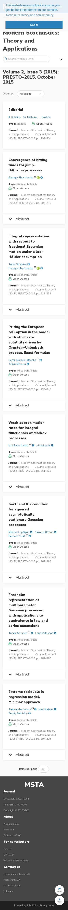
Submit (7, 849)
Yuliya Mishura (17, 364)
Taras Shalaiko (17, 264)
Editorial (15, 109)
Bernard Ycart (16, 536)
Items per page (28, 769)
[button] (59, 890)
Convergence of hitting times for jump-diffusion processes (27, 165)
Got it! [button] (34, 24)
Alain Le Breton (44, 532)
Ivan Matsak (46, 709)
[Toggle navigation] (61, 59)
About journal (11, 823)
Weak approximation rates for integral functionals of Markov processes (27, 430)
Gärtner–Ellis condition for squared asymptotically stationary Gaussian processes (28, 514)
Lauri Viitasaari (44, 633)
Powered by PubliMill (25, 905)
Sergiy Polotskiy (18, 713)
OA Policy (9, 854)
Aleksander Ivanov (19, 709)
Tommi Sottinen (17, 633)
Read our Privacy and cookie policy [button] (29, 15)
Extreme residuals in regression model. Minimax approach (26, 696)
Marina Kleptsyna (18, 532)
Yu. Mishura (30, 117)
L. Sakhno (45, 117)
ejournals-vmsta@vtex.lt (17, 874)
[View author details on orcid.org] (38, 177)
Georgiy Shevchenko (20, 177)
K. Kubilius (14, 117)
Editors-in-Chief (12, 835)
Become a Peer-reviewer (16, 860)
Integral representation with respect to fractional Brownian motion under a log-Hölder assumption (28, 246)
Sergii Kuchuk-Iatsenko (22, 360)
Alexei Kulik (43, 445)
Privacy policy (47, 905)
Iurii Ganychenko (18, 445)
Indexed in (9, 829)
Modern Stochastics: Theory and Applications (31, 41)
